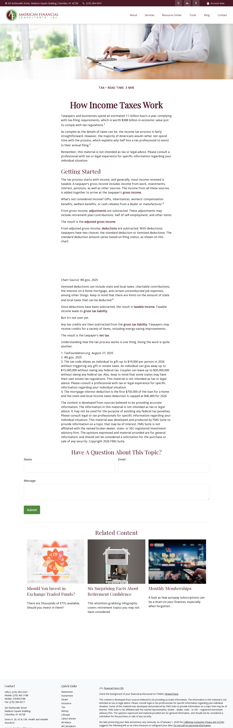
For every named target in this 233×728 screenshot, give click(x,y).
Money (64, 710)
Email (122, 459)
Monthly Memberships (170, 588)
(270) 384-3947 (94, 3)
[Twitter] (178, 3)
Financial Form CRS (114, 688)
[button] (133, 15)
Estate (64, 699)
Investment (67, 695)
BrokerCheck (171, 693)
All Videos (66, 722)
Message (30, 481)
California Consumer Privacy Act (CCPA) (204, 722)
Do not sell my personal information (192, 725)
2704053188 (19, 698)
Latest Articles (68, 718)
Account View (217, 3)
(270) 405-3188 (20, 695)
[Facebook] (196, 3)
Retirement (67, 691)
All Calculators (68, 726)
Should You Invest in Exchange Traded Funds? (51, 591)
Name (28, 459)
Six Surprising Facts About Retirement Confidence (113, 591)
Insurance (66, 703)
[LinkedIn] (187, 3)
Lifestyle (65, 714)
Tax (63, 707)
